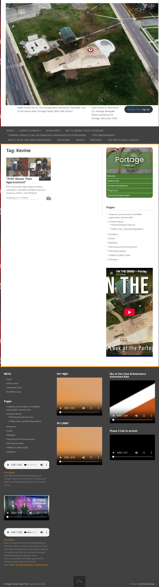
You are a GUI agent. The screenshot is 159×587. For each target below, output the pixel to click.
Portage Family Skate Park (16, 583)
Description (9, 472)
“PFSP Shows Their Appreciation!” (19, 180)
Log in (9, 379)
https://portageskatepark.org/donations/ (28, 564)
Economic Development (117, 186)
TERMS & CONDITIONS (119, 255)
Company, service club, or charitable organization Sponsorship (47, 135)
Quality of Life (113, 181)
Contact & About (29, 130)
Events (80, 139)
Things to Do (112, 190)
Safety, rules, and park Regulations (29, 139)
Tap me (138, 109)
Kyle (18, 197)
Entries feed (12, 383)
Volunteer (63, 139)
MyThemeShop (147, 583)
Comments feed (13, 387)
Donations (52, 130)
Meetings (95, 139)
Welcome (111, 176)
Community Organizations (118, 195)
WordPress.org (13, 391)
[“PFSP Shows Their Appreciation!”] (28, 169)
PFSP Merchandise (103, 135)
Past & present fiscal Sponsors (84, 130)
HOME (9, 130)
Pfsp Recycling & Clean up (123, 139)
